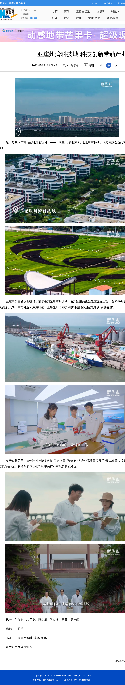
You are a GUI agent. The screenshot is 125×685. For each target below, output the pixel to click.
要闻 (67, 11)
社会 (55, 18)
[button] (18, 134)
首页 (55, 11)
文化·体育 (94, 18)
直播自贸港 (83, 11)
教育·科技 (112, 18)
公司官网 (24, 14)
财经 (67, 18)
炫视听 (101, 11)
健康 (79, 18)
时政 (114, 11)
